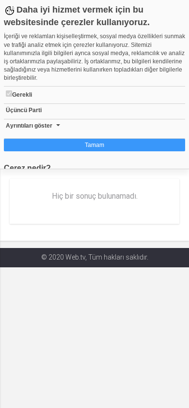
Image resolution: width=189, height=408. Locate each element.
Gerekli (22, 94)
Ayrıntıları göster (29, 125)
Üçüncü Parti (24, 110)
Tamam (94, 145)
